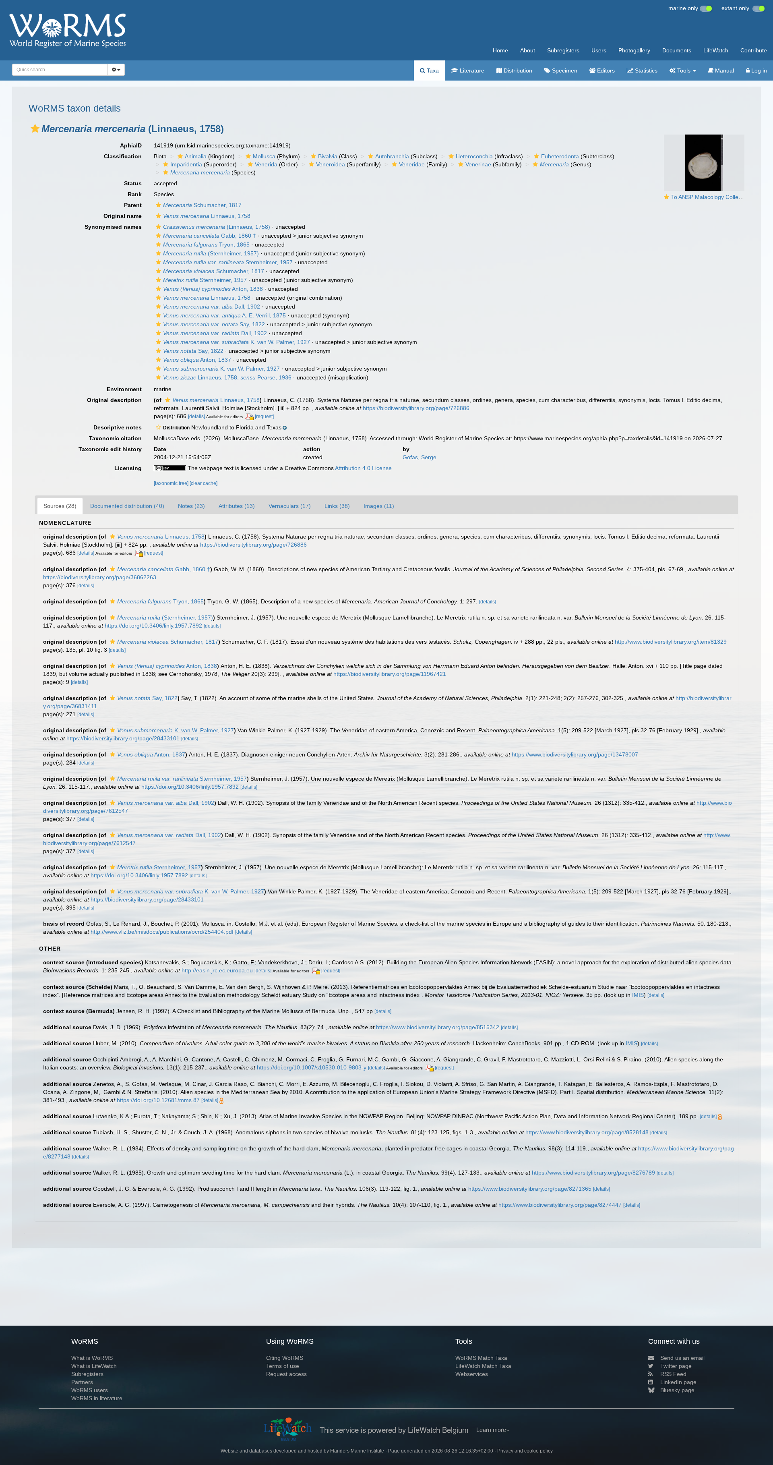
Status (133, 183)
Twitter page (676, 1366)
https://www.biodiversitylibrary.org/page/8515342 (437, 1027)
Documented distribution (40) (127, 506)
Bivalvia (327, 156)
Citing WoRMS (284, 1358)
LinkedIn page (678, 1382)
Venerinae (478, 164)
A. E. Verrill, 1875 (224, 315)
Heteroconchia (474, 156)
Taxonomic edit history (110, 449)
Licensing (128, 468)
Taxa (432, 70)
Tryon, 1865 (206, 244)
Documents (676, 50)
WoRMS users (89, 1390)
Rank (135, 194)
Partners (82, 1382)
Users (598, 50)
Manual (723, 70)
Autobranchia (392, 156)
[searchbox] (57, 69)
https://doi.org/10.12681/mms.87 (158, 1100)
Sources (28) (59, 506)
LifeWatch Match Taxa (483, 1366)
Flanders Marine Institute (357, 1451)
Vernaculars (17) (290, 506)
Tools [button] (684, 70)
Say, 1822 (214, 324)
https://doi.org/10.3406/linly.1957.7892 (153, 625)
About (527, 50)
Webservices (471, 1374)
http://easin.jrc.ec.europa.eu (217, 970)
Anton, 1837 (197, 359)
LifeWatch (715, 50)
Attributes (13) (237, 506)
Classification (123, 156)
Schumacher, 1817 (202, 205)
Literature (471, 70)
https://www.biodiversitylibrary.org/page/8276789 (593, 1172)
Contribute (753, 50)
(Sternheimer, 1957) (211, 253)
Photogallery (634, 50)
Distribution (517, 70)
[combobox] (60, 70)
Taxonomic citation (115, 438)
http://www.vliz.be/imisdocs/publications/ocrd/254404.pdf (162, 931)
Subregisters (563, 50)
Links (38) (337, 506)
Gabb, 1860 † (209, 235)
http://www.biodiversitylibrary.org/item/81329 (671, 641)
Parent (133, 205)
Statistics (645, 70)
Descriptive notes (117, 427)
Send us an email (682, 1358)
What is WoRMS (92, 1358)
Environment (124, 389)
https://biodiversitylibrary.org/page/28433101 (123, 738)
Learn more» (492, 1430)
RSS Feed (673, 1374)
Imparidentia (186, 164)
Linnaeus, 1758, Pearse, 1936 (227, 377)
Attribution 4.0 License (363, 468)
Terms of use (282, 1366)
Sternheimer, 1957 (228, 262)
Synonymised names (113, 227)
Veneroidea (330, 164)
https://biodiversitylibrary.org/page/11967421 (389, 674)
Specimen (563, 70)
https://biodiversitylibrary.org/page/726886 (416, 408)
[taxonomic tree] (172, 483)
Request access (286, 1374)
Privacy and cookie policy (525, 1451)
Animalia (196, 156)
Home (500, 50)
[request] (264, 416)
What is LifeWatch (94, 1366)
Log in (758, 70)
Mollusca (264, 156)
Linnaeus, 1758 (206, 216)
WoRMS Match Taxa (481, 1358)
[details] (196, 416)
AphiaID (131, 145)
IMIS (638, 995)
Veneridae (412, 164)
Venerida (266, 164)
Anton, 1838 (213, 289)
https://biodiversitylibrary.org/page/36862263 (99, 577)
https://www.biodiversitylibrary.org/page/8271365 (529, 1188)
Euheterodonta (560, 156)
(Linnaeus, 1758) (216, 227)
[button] (35, 128)
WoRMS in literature (96, 1398)
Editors (605, 70)
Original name (122, 216)
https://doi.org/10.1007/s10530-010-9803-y (311, 1067)
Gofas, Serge (419, 457)
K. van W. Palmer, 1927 (236, 342)
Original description (114, 400)
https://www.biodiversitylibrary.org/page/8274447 (560, 1205)
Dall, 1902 (211, 306)
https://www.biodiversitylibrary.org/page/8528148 (587, 1132)
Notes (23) (191, 506)
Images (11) (379, 506)
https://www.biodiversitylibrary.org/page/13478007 (575, 754)
